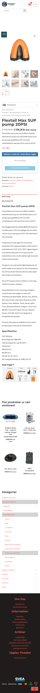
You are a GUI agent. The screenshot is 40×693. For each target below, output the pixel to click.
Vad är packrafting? (20, 640)
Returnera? (20, 628)
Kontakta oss (20, 604)
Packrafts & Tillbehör (15, 180)
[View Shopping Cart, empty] (30, 4)
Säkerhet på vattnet (20, 648)
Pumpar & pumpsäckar (9, 183)
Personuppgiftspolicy (20, 622)
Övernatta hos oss (20, 658)
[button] (34, 36)
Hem (3, 110)
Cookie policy (20, 625)
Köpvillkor (20, 616)
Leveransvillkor (20, 619)
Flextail (11, 186)
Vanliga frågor (20, 637)
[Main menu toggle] (36, 4)
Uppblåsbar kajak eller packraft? (20, 643)
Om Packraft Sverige (20, 607)
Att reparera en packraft (20, 646)
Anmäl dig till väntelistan (20, 168)
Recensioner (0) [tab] (7, 201)
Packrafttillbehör (14, 112)
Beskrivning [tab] (6, 196)
